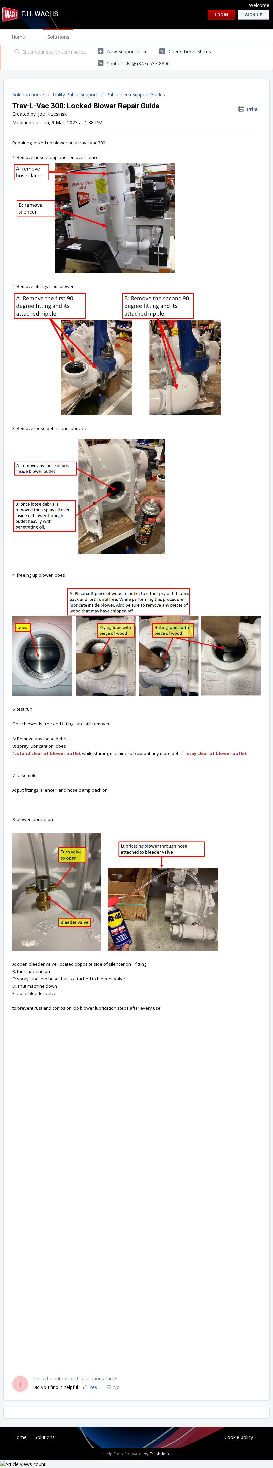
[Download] (124, 752)
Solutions (58, 37)
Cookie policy (238, 1437)
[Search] (16, 52)
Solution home (28, 94)
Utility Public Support (75, 94)
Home (18, 37)
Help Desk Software (122, 1454)
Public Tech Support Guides (135, 94)
